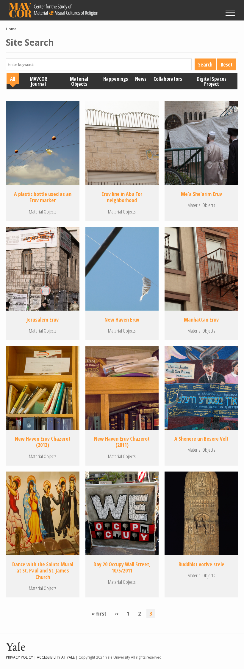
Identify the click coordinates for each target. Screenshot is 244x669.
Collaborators (168, 78)
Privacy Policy (19, 657)
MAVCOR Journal (38, 81)
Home (11, 28)
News (140, 78)
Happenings (115, 78)
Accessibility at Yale (56, 657)
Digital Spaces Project (211, 81)
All (12, 78)
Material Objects (79, 81)
